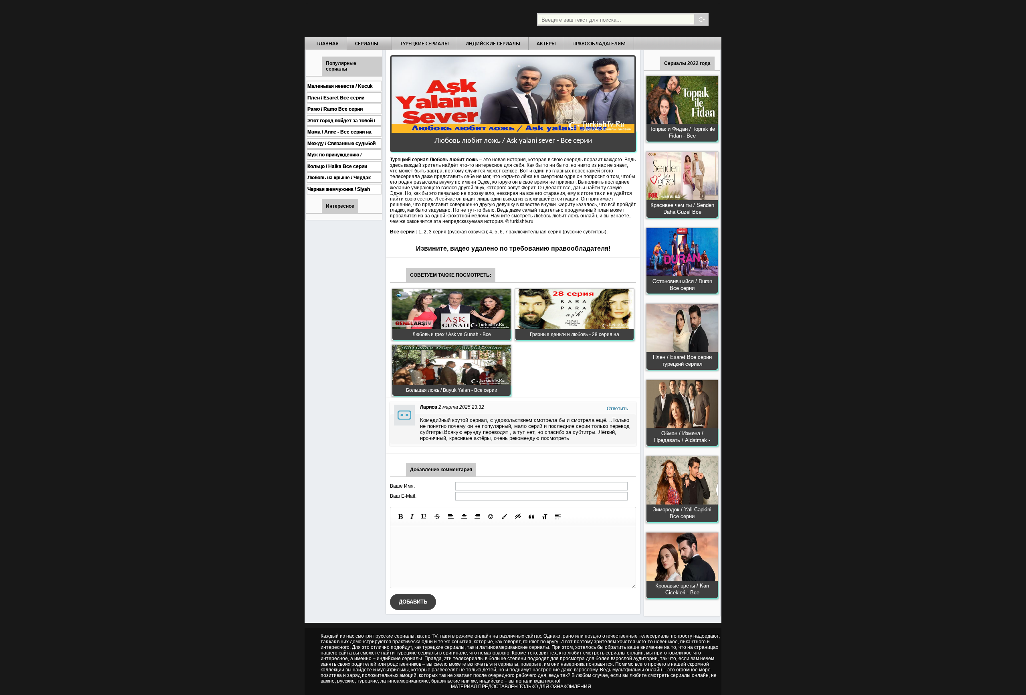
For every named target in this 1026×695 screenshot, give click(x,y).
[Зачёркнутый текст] (437, 516)
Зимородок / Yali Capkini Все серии (682, 513)
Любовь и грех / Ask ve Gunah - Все (451, 334)
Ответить (617, 408)
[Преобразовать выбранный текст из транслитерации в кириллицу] (544, 516)
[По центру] (464, 516)
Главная (328, 44)
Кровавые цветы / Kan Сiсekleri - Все (682, 589)
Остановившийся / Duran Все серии (682, 284)
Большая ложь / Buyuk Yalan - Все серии (451, 390)
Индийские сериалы (492, 44)
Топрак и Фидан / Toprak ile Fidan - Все (682, 132)
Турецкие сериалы (424, 44)
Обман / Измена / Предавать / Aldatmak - (682, 436)
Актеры (546, 44)
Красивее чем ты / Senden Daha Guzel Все (682, 208)
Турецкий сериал (409, 159)
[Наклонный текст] (412, 516)
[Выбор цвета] (504, 516)
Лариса (428, 407)
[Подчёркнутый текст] (424, 516)
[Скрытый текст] (518, 516)
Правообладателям (599, 44)
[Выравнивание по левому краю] (451, 516)
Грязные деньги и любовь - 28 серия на (574, 334)
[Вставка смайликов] (491, 516)
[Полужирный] (400, 516)
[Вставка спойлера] (558, 516)
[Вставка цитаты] (531, 516)
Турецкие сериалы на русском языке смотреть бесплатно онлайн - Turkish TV (378, 18)
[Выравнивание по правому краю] (477, 516)
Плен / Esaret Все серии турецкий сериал (682, 360)
